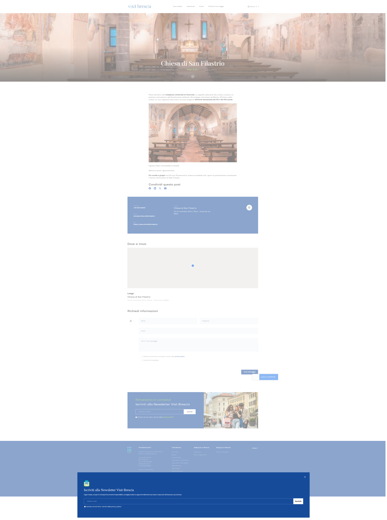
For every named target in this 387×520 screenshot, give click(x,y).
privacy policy (116, 507)
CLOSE (305, 477)
